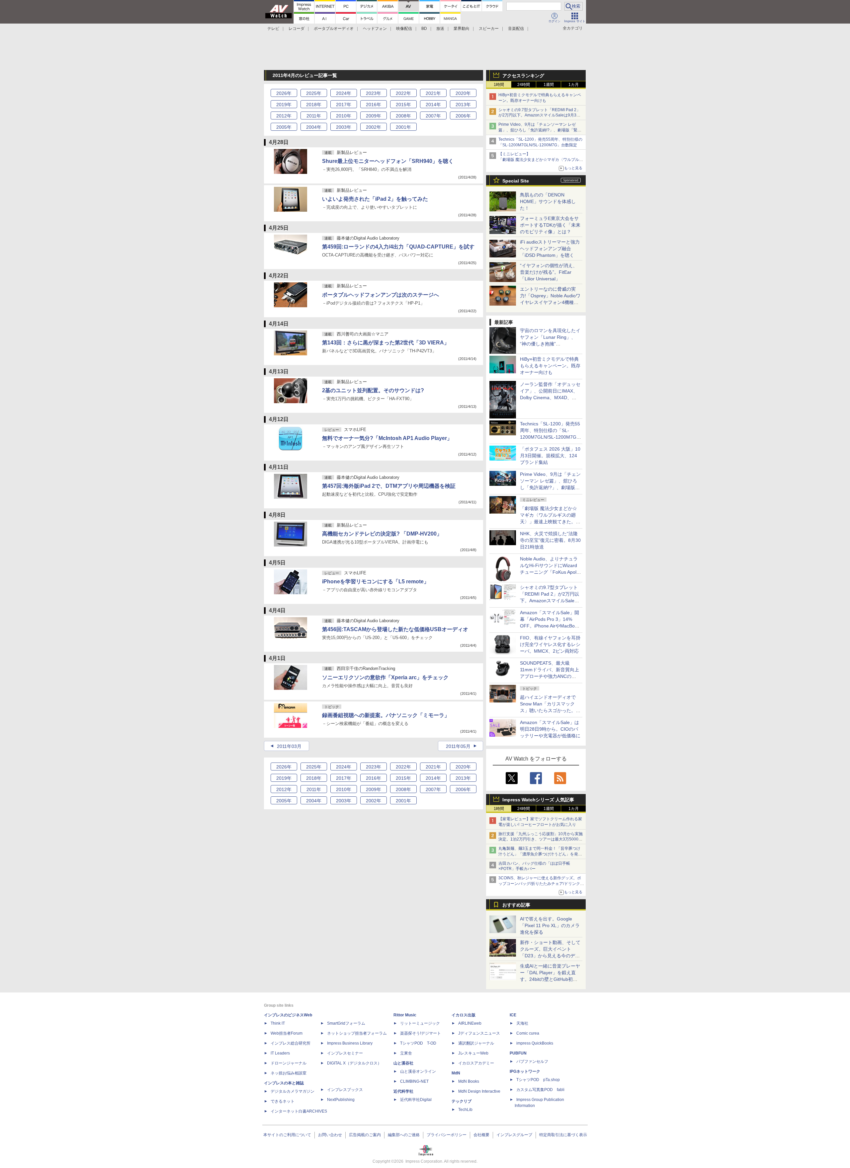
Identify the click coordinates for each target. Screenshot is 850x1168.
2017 (343, 104)
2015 (403, 104)
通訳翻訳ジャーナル (476, 1043)
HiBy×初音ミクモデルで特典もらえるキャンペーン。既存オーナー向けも (550, 365)
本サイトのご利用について (287, 1134)
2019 (284, 104)
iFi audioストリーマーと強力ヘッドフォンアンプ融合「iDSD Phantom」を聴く (550, 248)
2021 (433, 93)
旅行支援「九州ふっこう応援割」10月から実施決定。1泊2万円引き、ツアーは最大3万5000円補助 (540, 839)
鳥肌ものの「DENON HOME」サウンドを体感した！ (548, 201)
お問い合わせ (330, 1134)
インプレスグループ (514, 1134)
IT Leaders (280, 1053)
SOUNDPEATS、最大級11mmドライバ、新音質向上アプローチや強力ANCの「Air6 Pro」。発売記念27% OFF (549, 676)
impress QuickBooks (534, 1043)
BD (424, 28)
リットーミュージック (420, 1023)
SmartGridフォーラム (346, 1023)
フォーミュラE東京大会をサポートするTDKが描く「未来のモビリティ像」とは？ (550, 225)
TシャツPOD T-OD (418, 1043)
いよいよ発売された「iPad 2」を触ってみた (375, 199)
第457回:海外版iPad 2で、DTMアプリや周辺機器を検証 (389, 486)
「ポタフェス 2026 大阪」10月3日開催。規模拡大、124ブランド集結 (550, 455)
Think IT (278, 1023)
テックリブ (461, 1101)
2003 (343, 127)
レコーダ (296, 28)
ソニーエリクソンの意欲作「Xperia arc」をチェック (385, 677)
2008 (403, 115)
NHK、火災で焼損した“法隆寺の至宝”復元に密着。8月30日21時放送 (550, 540)
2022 (403, 93)
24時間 (523, 84)
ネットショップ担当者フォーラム (357, 1033)
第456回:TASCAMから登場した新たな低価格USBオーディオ (395, 629)
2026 (284, 93)
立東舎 (406, 1053)
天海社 (522, 1023)
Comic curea (527, 1033)
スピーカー (489, 28)
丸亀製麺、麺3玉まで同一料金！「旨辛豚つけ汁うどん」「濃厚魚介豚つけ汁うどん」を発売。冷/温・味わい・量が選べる (539, 854)
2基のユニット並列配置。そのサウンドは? (373, 390)
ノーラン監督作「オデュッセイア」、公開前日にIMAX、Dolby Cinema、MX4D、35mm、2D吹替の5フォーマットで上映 (550, 397)
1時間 (499, 84)
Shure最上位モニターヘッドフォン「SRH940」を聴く (388, 161)
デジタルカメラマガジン (292, 1091)
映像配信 (404, 28)
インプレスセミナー (345, 1053)
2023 (373, 93)
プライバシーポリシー (447, 1134)
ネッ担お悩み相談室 (288, 1073)
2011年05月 (458, 746)
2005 (284, 127)
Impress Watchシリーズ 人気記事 (538, 799)
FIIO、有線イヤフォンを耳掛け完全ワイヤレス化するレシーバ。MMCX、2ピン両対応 (550, 644)
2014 (433, 104)
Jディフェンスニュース (479, 1033)
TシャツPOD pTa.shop (538, 1079)
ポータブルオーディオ (334, 28)
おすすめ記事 (516, 905)
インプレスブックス (345, 1089)
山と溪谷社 (403, 1063)
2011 (313, 115)
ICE (513, 1015)
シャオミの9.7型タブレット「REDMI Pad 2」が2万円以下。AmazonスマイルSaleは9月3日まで (539, 115)
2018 (313, 104)
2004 (313, 127)
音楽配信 (516, 28)
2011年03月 (289, 746)
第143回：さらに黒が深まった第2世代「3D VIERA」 (385, 342)
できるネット (283, 1101)
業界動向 (461, 28)
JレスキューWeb (473, 1053)
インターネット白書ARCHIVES (299, 1111)
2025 (313, 93)
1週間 (549, 84)
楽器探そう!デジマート (420, 1033)
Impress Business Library (350, 1043)
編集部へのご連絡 (404, 1134)
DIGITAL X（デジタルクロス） (354, 1063)
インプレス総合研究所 (290, 1043)
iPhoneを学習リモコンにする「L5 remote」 (375, 581)
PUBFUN (518, 1053)
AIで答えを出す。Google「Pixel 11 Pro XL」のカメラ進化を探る (550, 925)
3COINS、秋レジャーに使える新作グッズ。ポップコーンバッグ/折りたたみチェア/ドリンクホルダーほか (541, 884)
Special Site (515, 180)
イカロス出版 (463, 1015)
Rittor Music (404, 1015)
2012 (284, 115)
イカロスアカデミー (476, 1063)
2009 (373, 115)
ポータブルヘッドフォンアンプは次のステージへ (380, 295)
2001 (403, 127)
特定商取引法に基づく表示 (563, 1134)
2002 (373, 127)
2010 (343, 115)
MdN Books (468, 1081)
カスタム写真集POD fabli (540, 1089)
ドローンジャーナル (288, 1063)
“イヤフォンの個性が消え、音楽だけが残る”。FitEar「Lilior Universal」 (548, 272)
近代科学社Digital (416, 1099)
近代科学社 (403, 1091)
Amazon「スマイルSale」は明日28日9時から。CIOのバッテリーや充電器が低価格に (550, 729)
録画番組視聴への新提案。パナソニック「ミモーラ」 (386, 715)
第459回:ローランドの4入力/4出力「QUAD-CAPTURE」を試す (398, 247)
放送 (440, 28)
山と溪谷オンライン (418, 1071)
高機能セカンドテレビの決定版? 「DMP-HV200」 (382, 534)
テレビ (273, 28)
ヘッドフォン (375, 28)
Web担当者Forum (286, 1033)
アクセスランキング (523, 75)
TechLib (465, 1109)
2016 (373, 104)
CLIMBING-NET (414, 1081)
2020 (463, 93)
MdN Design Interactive (479, 1091)
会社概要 (481, 1134)
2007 (433, 115)
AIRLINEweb (469, 1023)
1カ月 (573, 84)
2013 (463, 104)
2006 (463, 115)
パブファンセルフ (532, 1061)
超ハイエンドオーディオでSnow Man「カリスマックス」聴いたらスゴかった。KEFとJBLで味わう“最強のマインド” (550, 710)
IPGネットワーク (525, 1071)
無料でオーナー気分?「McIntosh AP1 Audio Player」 (387, 438)
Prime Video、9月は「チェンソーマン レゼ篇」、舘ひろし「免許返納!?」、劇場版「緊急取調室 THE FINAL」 (539, 130)
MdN (456, 1073)
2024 (343, 93)
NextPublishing (341, 1099)
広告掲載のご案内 (365, 1134)
